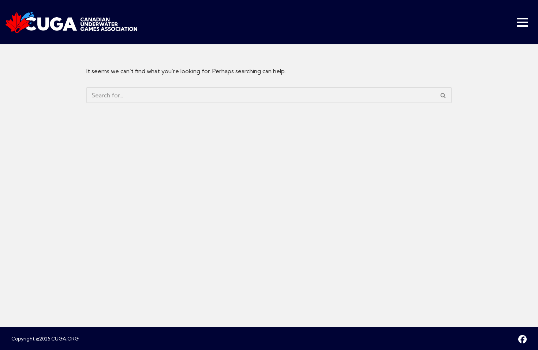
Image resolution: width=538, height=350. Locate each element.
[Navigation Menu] (523, 22)
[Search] (443, 95)
